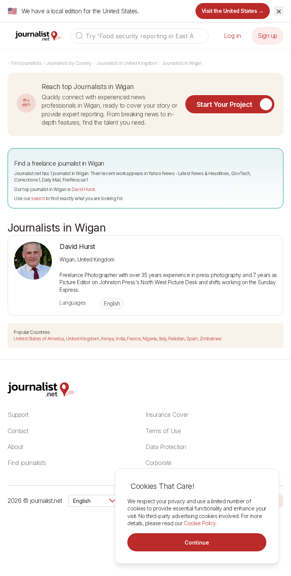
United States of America (39, 338)
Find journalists (26, 63)
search (38, 198)
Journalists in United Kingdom (126, 63)
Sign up (267, 35)
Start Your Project (224, 104)
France (134, 338)
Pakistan (176, 338)
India (120, 338)
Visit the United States (233, 11)
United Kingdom (82, 338)
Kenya (107, 338)
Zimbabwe (211, 338)
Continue (197, 542)
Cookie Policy (200, 523)
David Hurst (83, 189)
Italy (162, 338)
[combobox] (139, 36)
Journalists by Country (68, 63)
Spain (192, 338)
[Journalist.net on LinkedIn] (279, 500)
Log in (232, 35)
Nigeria (149, 338)
